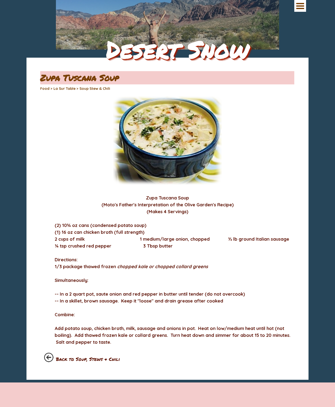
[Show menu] (300, 6)
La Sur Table (64, 88)
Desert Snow (177, 49)
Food (45, 88)
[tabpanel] (167, 278)
